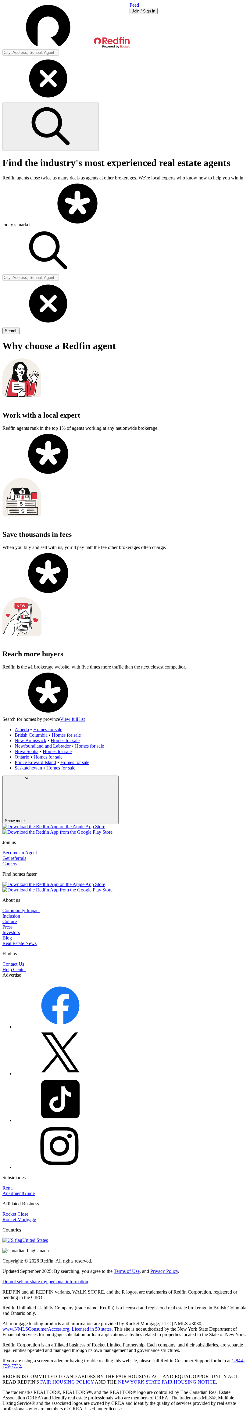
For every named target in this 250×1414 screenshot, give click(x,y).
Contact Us (13, 964)
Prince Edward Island (35, 762)
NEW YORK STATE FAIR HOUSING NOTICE (167, 1381)
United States (35, 1240)
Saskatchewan (28, 767)
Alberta (22, 729)
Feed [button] (134, 5)
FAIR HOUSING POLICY (67, 1381)
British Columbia (31, 735)
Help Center (14, 969)
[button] (66, 25)
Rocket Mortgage (19, 1219)
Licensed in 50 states (92, 1329)
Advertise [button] (11, 975)
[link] (77, 224)
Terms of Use (127, 1271)
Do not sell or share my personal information (45, 1281)
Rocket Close (15, 1214)
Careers (9, 863)
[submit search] (50, 126)
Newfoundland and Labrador (43, 746)
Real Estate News (19, 943)
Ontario (22, 756)
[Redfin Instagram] (60, 1167)
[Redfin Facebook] (60, 1026)
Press (7, 926)
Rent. (7, 1187)
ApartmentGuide (18, 1193)
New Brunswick (30, 740)
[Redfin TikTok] (60, 1120)
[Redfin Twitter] (60, 1073)
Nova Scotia (26, 751)
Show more (15, 820)
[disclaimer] (77, 224)
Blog (7, 937)
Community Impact (21, 910)
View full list (72, 719)
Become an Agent (19, 852)
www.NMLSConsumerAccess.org (35, 1329)
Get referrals (14, 858)
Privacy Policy (164, 1271)
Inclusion (11, 916)
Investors (11, 932)
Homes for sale (47, 729)
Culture (9, 921)
